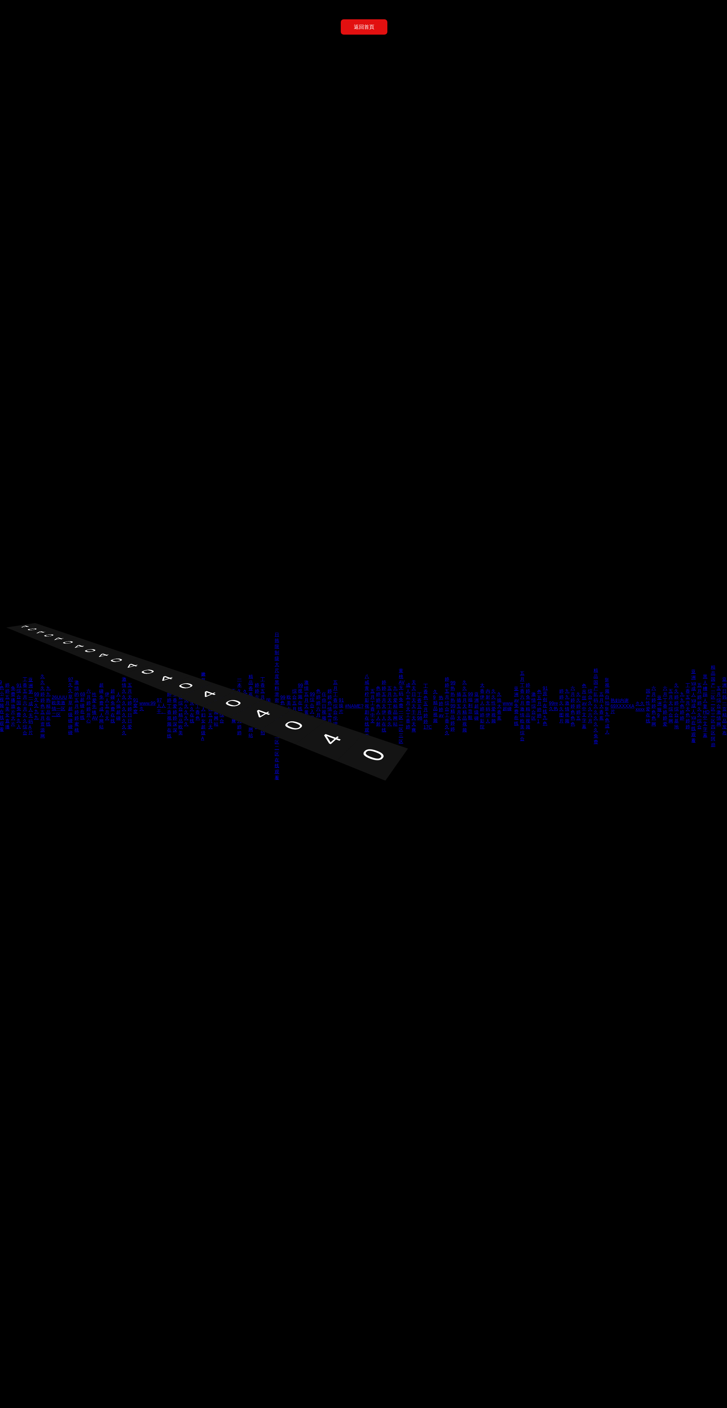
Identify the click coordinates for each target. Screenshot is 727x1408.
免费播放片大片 (13, 706)
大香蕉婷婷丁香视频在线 (169, 706)
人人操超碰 (118, 706)
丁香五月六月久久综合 (25, 706)
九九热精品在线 (48, 706)
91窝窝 (135, 706)
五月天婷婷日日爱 (130, 706)
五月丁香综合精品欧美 (180, 706)
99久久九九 (36, 706)
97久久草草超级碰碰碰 (70, 706)
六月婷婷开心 (88, 706)
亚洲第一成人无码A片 (30, 706)
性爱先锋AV (95, 706)
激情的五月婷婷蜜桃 (76, 706)
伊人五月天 (107, 706)
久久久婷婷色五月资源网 (42, 706)
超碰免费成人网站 (101, 706)
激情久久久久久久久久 (124, 706)
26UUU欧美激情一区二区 (59, 706)
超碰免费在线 (112, 706)
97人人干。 (161, 706)
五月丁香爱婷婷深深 (175, 706)
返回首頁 (364, 27)
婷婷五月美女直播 (7, 706)
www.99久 (147, 706)
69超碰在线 (82, 706)
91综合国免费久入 (19, 706)
